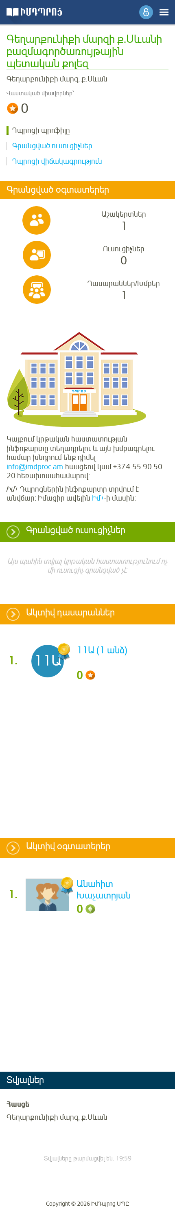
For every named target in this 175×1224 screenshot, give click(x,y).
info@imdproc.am (35, 466)
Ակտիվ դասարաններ (70, 613)
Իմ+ (98, 498)
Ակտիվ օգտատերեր (68, 847)
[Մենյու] (164, 12)
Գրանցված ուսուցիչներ (52, 145)
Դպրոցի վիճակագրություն (57, 161)
